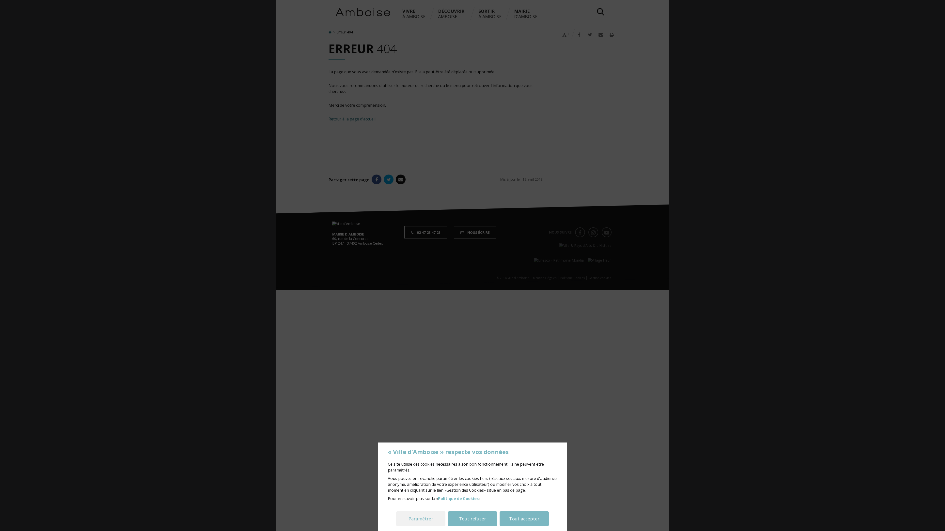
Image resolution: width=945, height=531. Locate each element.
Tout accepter (524, 519)
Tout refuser (472, 519)
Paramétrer (421, 519)
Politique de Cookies (458, 498)
